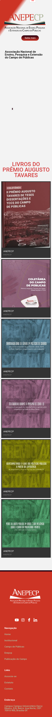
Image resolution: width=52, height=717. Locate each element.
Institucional (10, 640)
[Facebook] (29, 620)
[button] (12, 109)
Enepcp (8, 653)
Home (7, 634)
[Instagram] (23, 620)
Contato (8, 688)
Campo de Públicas (14, 646)
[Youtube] (17, 620)
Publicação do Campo (15, 659)
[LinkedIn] (35, 620)
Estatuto (8, 682)
